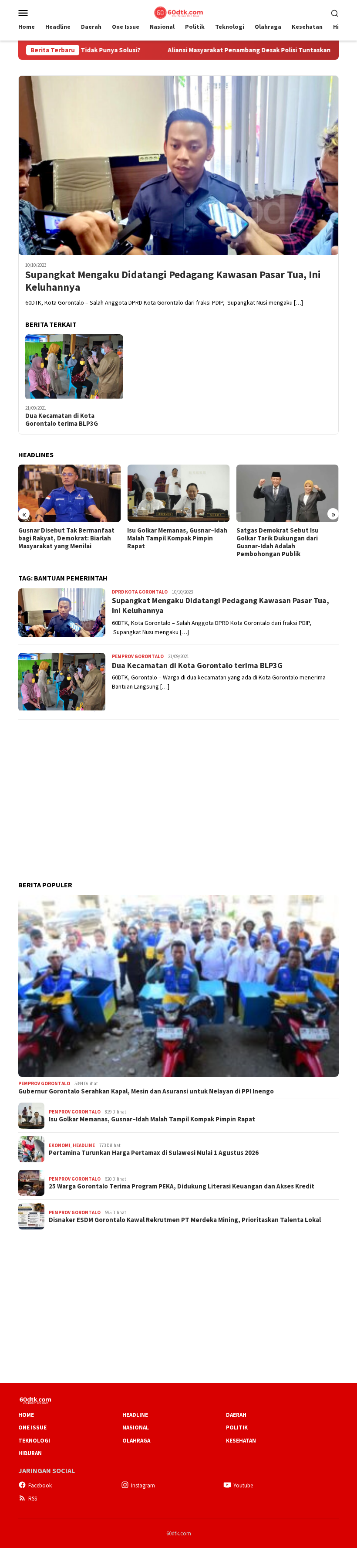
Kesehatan (241, 1440)
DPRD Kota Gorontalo (140, 592)
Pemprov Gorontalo (138, 656)
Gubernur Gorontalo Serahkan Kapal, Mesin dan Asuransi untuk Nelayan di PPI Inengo (146, 1091)
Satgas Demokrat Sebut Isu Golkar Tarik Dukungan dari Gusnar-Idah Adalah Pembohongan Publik (277, 542)
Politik (237, 1427)
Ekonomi (60, 1145)
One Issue (32, 1427)
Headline (84, 1145)
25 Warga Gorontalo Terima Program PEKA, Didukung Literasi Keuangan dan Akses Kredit (181, 1186)
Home (26, 1415)
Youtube (243, 1485)
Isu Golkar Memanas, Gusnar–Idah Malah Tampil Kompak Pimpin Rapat (177, 538)
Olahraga (136, 1440)
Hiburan (30, 1453)
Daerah (236, 1415)
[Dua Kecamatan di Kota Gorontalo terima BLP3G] (74, 367)
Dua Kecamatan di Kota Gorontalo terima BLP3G (61, 420)
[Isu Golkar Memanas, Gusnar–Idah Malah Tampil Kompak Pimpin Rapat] (178, 493)
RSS (32, 1498)
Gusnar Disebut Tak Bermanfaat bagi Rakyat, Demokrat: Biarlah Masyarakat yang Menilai (66, 538)
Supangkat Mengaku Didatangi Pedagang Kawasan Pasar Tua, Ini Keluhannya (173, 281)
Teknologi (34, 1440)
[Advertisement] (178, 789)
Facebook (40, 1485)
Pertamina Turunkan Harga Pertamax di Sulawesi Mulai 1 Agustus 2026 (154, 1153)
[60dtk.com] (178, 12)
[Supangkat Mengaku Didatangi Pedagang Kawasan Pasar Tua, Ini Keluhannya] (178, 165)
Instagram (143, 1485)
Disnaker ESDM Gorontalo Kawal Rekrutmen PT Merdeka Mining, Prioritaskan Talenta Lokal (185, 1220)
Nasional (135, 1427)
